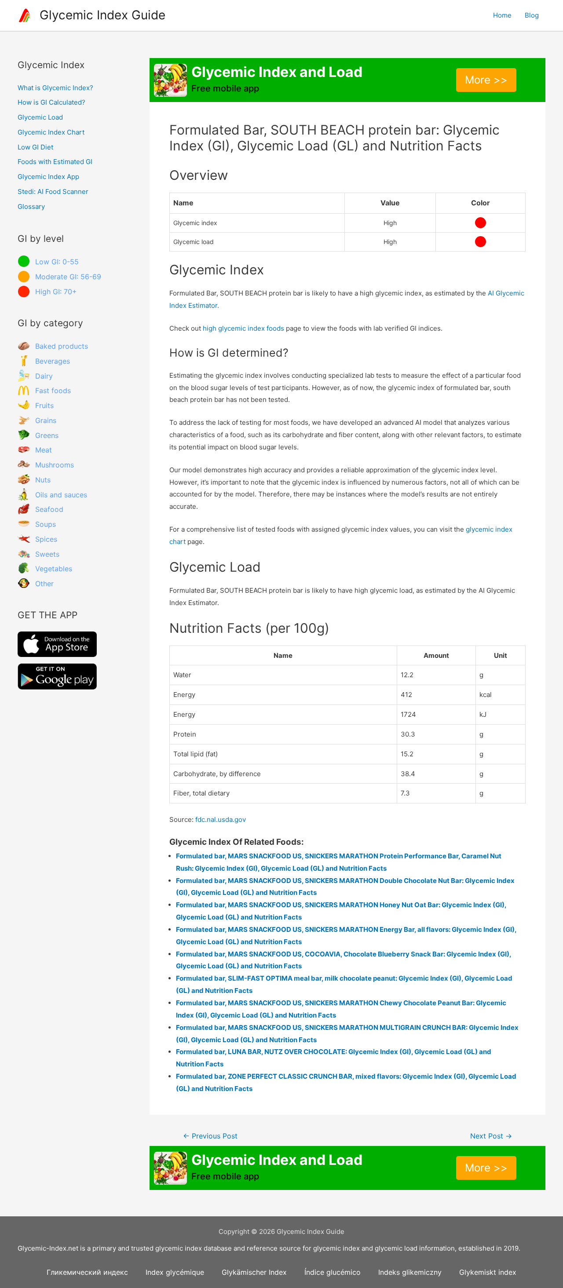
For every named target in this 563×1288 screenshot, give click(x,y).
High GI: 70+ (56, 291)
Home (502, 15)
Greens (46, 435)
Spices (46, 539)
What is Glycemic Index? (55, 88)
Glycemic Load (40, 117)
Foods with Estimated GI (55, 161)
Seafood (49, 509)
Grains (45, 420)
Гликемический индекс (87, 1272)
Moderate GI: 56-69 (68, 276)
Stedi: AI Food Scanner (53, 191)
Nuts (43, 479)
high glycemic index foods (243, 328)
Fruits (44, 405)
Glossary (31, 206)
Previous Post (210, 1136)
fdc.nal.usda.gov (220, 819)
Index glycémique (175, 1272)
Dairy (44, 376)
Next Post (491, 1136)
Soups (45, 524)
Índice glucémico (332, 1272)
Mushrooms (54, 464)
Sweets (47, 554)
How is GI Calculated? (51, 102)
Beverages (52, 361)
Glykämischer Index (254, 1272)
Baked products (61, 346)
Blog (532, 15)
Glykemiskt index (487, 1272)
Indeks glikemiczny (410, 1272)
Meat (43, 449)
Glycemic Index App (48, 176)
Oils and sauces (61, 494)
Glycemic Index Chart (51, 132)
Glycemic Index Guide (102, 14)
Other (44, 583)
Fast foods (53, 390)
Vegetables (53, 568)
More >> (486, 79)
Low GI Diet (35, 147)
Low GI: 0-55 (57, 261)
